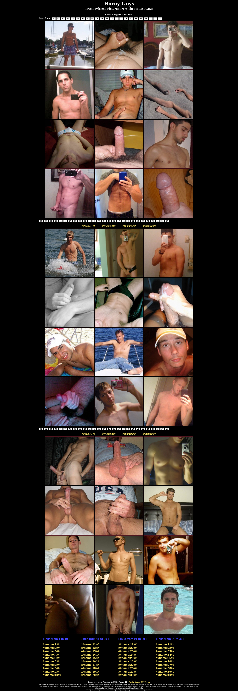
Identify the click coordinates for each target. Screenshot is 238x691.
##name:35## (165, 658)
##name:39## (165, 671)
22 (155, 18)
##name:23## (127, 651)
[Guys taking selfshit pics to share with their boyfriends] (168, 376)
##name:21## (127, 644)
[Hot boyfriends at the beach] (69, 277)
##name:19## (90, 671)
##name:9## (51, 671)
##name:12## (90, 647)
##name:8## (51, 668)
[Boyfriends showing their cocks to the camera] (69, 633)
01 (54, 18)
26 (162, 221)
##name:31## (165, 644)
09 (92, 18)
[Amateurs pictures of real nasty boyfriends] (119, 119)
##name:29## (127, 671)
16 (126, 18)
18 (136, 18)
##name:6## (51, 661)
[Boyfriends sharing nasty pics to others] (69, 326)
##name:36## (165, 661)
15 (121, 18)
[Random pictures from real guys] (119, 584)
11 (102, 18)
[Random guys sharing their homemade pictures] (168, 584)
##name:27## (127, 664)
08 (88, 18)
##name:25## (127, 658)
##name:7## (51, 664)
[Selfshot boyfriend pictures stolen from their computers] (168, 425)
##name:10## (52, 675)
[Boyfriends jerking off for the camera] (69, 425)
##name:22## (127, 647)
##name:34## (165, 654)
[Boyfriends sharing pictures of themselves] (168, 168)
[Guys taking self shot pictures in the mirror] (119, 425)
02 (58, 18)
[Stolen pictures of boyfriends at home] (119, 168)
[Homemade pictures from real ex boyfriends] (69, 584)
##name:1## (88, 226)
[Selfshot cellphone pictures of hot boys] (168, 277)
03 (63, 18)
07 (83, 18)
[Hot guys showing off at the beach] (168, 119)
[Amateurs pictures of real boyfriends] (119, 218)
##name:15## (90, 658)
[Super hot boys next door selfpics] (119, 277)
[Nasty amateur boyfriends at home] (168, 326)
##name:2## (108, 226)
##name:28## (127, 668)
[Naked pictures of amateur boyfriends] (69, 534)
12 (107, 18)
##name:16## (90, 661)
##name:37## (165, 664)
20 (146, 18)
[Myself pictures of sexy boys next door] (168, 485)
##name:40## (165, 675)
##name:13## (90, 651)
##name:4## (149, 226)
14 (117, 18)
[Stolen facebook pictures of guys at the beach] (119, 376)
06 (78, 18)
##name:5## (51, 658)
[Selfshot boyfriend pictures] (69, 168)
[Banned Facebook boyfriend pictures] (168, 218)
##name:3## (129, 226)
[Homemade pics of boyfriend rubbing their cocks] (69, 485)
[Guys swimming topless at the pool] (168, 633)
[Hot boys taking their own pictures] (119, 326)
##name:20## (90, 675)
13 (112, 18)
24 (153, 221)
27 (167, 221)
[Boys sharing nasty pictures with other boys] (119, 485)
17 (131, 18)
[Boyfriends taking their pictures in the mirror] (69, 119)
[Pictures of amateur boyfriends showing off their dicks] (119, 633)
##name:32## (165, 647)
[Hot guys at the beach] (69, 69)
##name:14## (90, 654)
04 (68, 18)
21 (151, 18)
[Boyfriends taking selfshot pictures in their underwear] (168, 69)
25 (158, 221)
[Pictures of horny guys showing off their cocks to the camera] (69, 218)
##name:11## (90, 644)
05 (73, 18)
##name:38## (165, 668)
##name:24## (127, 654)
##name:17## (90, 664)
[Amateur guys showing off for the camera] (168, 534)
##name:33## (165, 651)
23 (160, 18)
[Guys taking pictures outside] (69, 376)
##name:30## (127, 675)
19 (141, 18)
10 (97, 18)
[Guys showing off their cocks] (119, 69)
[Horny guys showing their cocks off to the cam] (119, 534)
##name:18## (90, 668)
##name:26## (127, 661)
